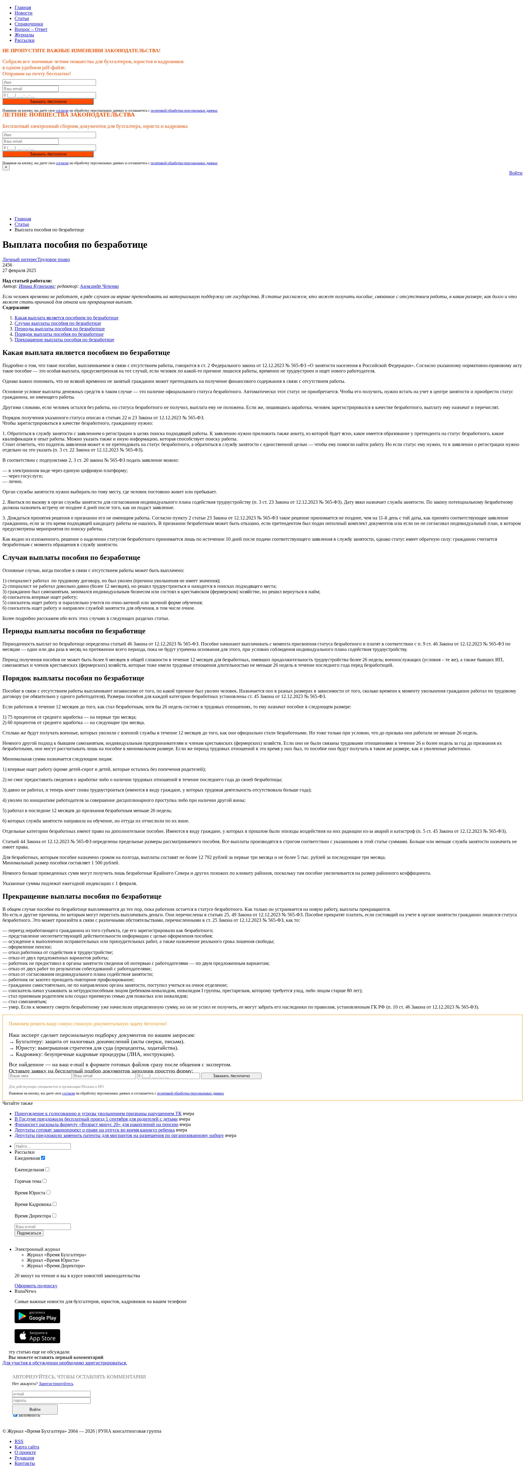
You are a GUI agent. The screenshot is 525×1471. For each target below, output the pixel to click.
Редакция (24, 1457)
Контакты (25, 1463)
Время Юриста (30, 1192)
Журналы (24, 34)
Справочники (29, 23)
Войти (516, 172)
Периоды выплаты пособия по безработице (60, 328)
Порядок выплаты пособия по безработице (59, 334)
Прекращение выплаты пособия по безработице (64, 339)
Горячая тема (28, 1181)
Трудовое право (53, 259)
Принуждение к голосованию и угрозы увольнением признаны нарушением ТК (98, 1113)
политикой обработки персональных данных (184, 110)
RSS (19, 1441)
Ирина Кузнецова (36, 286)
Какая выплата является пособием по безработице (66, 317)
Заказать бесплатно (48, 101)
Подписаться (29, 1233)
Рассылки (25, 40)
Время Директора (33, 1215)
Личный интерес (19, 259)
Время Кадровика (33, 1204)
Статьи (22, 18)
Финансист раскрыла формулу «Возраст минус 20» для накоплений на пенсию (96, 1124)
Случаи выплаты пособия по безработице (58, 323)
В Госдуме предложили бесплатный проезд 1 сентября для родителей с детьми (96, 1119)
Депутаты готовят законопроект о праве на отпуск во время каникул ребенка (95, 1129)
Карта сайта (27, 1446)
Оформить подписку (36, 1285)
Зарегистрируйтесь (56, 1383)
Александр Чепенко (99, 286)
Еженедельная (29, 1169)
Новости (24, 12)
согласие (62, 110)
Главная (23, 7)
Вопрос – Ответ (31, 29)
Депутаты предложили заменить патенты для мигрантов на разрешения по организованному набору (119, 1135)
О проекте (25, 1452)
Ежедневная (27, 1158)
